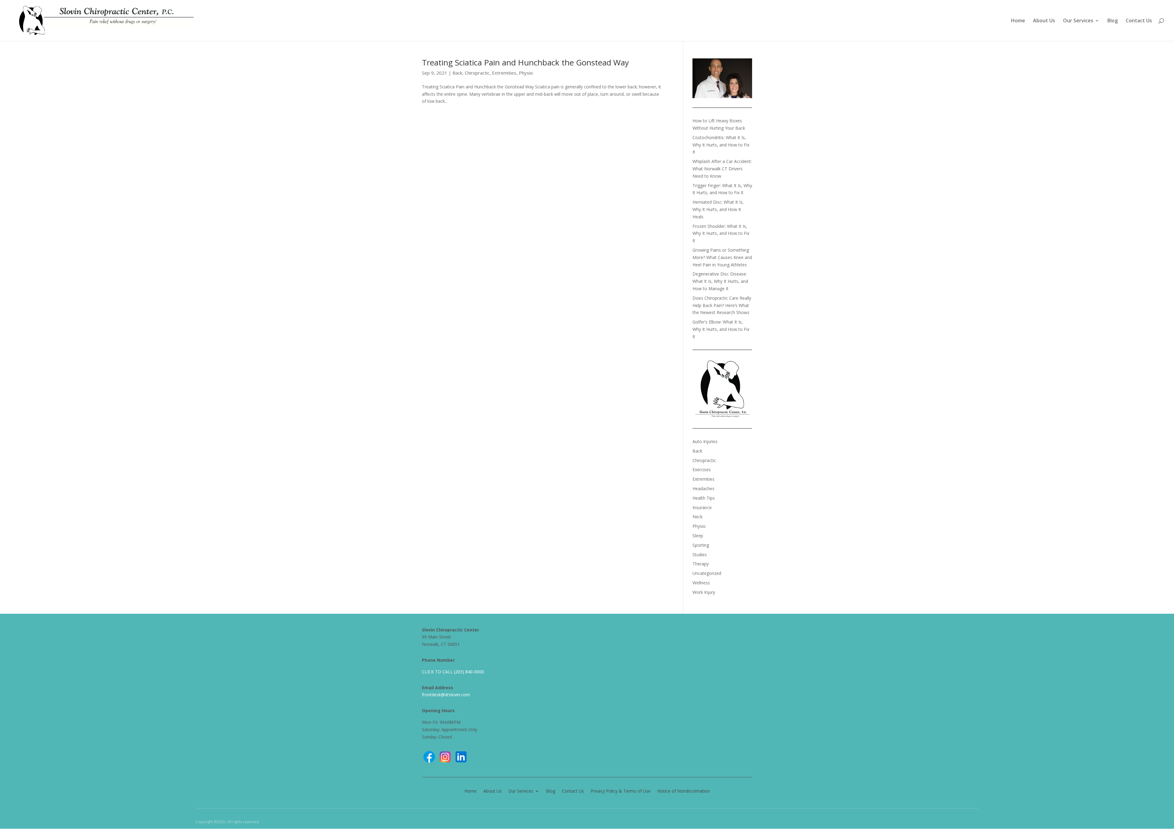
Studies (699, 554)
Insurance (702, 507)
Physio (526, 73)
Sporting (700, 545)
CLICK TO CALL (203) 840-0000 (453, 672)
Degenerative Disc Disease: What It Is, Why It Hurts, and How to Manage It (720, 281)
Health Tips (703, 498)
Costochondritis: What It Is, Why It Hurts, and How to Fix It (720, 145)
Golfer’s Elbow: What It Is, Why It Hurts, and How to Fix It (720, 329)
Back (457, 73)
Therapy (700, 564)
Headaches (703, 488)
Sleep (697, 535)
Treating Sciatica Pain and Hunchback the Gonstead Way (525, 62)
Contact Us (1139, 21)
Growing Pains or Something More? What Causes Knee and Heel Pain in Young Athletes (722, 257)
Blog (1112, 21)
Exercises (701, 469)
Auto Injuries (705, 441)
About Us (1044, 21)
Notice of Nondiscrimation (683, 790)
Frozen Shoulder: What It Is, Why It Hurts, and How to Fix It (720, 233)
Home (1018, 21)
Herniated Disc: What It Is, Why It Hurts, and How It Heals (718, 209)
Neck (697, 517)
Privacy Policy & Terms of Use (621, 790)
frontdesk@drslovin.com (446, 695)
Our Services (1078, 21)
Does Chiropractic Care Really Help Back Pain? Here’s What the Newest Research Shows (721, 305)
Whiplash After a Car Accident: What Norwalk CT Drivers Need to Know (722, 168)
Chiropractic (477, 73)
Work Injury (703, 592)
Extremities (504, 73)
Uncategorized (706, 573)
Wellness (701, 583)
